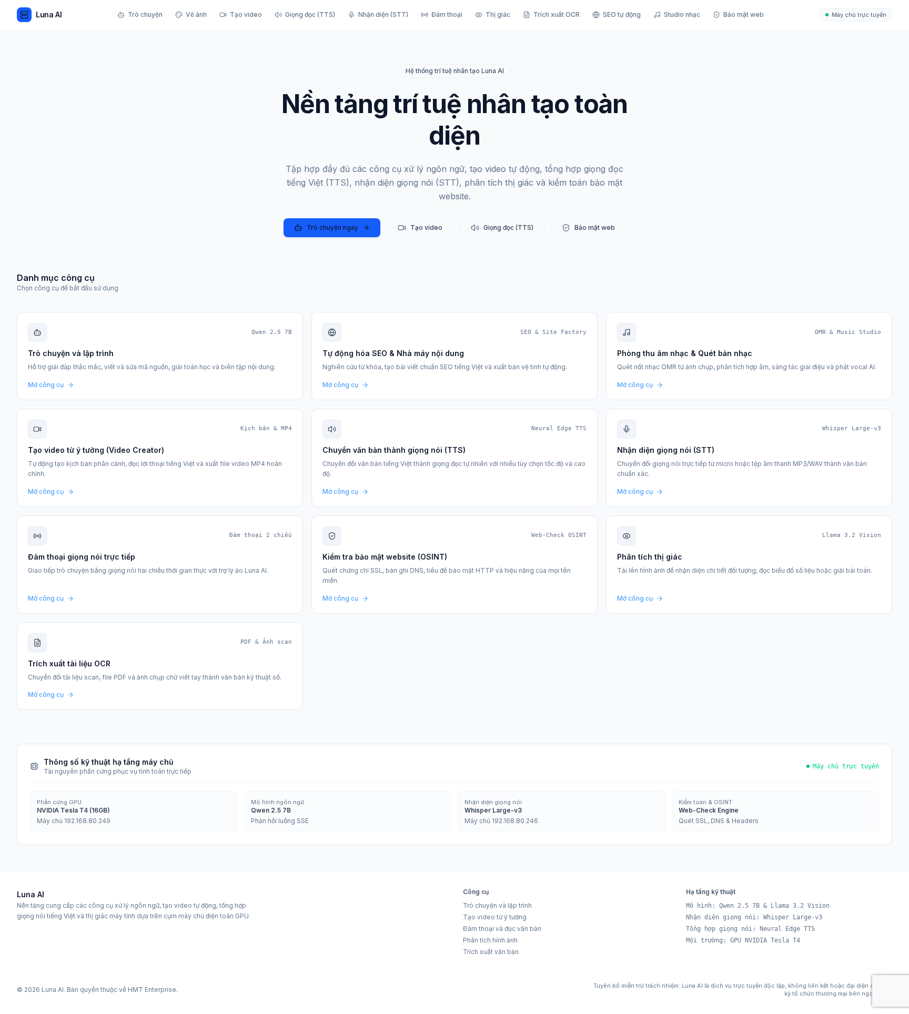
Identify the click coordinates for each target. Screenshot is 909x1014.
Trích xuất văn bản (491, 952)
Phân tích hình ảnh (490, 940)
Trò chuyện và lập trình (497, 905)
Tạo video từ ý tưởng (495, 917)
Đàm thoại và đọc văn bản (502, 928)
